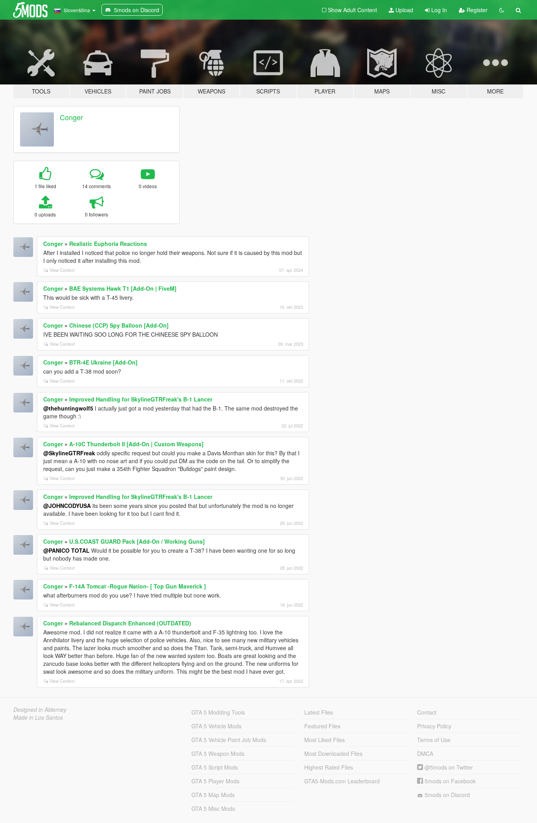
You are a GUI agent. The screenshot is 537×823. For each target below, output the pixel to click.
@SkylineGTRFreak (69, 453)
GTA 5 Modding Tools (218, 712)
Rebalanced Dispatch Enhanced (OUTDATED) (130, 623)
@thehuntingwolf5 (68, 408)
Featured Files (322, 726)
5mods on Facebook (449, 781)
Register (476, 10)
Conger (71, 117)
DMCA (425, 753)
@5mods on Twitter (448, 767)
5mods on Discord (446, 795)
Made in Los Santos (38, 717)
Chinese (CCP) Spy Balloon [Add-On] (119, 325)
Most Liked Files (324, 740)
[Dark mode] (501, 10)
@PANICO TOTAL (66, 550)
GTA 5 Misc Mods (213, 808)
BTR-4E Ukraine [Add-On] (103, 362)
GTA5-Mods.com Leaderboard (342, 781)
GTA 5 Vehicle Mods (216, 726)
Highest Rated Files (328, 767)
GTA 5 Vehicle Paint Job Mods (228, 740)
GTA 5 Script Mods (214, 767)
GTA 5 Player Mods (215, 781)
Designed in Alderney (39, 709)
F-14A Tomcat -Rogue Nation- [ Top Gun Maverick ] (137, 586)
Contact (426, 712)
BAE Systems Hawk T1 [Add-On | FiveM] (123, 288)
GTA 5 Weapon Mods (218, 753)
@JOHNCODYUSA (67, 506)
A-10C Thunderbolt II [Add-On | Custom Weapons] (136, 444)
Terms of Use (434, 740)
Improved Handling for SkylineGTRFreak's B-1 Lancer (140, 399)
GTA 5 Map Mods (213, 795)
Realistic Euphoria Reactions (108, 243)
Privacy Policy (434, 726)
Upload (403, 10)
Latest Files (318, 712)
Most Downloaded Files (333, 753)
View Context (62, 270)
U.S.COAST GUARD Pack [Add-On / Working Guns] (137, 541)
